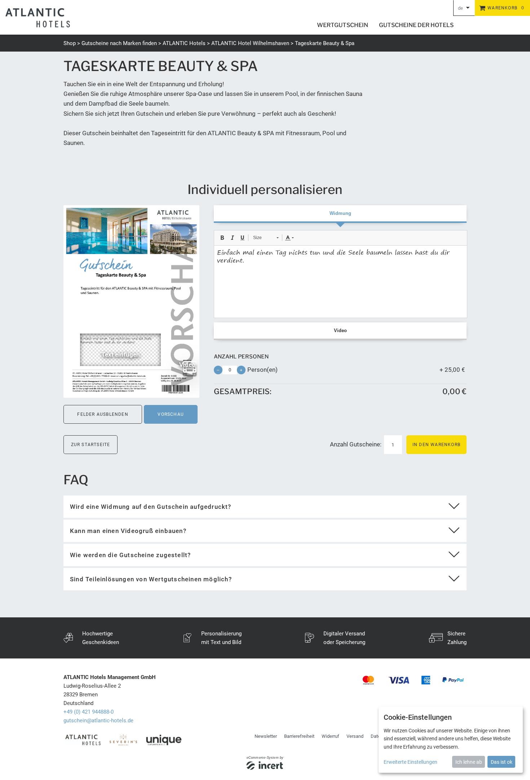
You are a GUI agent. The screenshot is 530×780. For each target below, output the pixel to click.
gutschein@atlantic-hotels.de (98, 720)
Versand (354, 736)
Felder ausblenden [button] (102, 414)
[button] (222, 237)
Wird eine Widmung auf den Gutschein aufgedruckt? (150, 506)
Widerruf (330, 736)
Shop (69, 43)
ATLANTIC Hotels (184, 43)
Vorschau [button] (171, 414)
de (460, 8)
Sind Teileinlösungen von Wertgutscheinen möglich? (151, 579)
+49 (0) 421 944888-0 (88, 712)
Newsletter (266, 736)
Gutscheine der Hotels (416, 25)
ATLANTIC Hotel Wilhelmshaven (250, 43)
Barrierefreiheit (299, 736)
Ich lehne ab (468, 762)
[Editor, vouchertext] (340, 282)
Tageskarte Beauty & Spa (324, 43)
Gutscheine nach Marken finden (119, 43)
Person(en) (262, 369)
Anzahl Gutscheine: (356, 444)
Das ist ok (501, 762)
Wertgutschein (342, 25)
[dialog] (451, 739)
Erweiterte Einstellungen (410, 762)
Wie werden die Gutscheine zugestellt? (130, 555)
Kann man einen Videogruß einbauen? (128, 530)
